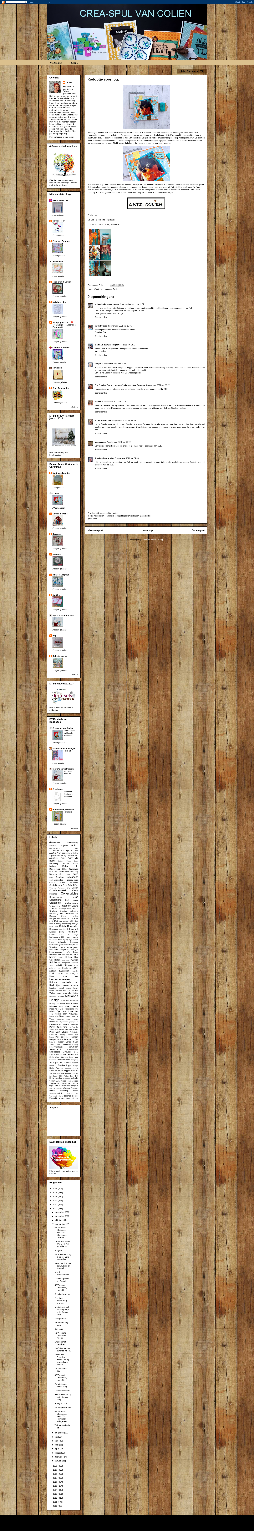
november (60, 1216)
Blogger (159, 1525)
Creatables (98, 289)
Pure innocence (62, 1037)
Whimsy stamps (55, 1088)
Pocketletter (74, 1032)
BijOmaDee (73, 869)
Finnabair (53, 940)
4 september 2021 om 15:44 (114, 364)
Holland (68, 957)
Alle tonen (74, 407)
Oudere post (198, 530)
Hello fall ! (68, 751)
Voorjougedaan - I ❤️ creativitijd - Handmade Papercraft (64, 324)
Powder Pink (73, 1034)
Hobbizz (61, 957)
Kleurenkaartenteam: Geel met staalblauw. (63, 1244)
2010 (55, 1506)
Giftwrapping (53, 944)
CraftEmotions (71, 903)
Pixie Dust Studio (58, 1032)
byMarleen (57, 261)
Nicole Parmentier (103, 420)
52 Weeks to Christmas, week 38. (61, 1287)
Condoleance (55, 897)
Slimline (64, 1057)
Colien (69, 82)
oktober (59, 1220)
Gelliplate (62, 942)
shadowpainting (72, 1049)
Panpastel (60, 1019)
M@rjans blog (59, 302)
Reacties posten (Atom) (153, 540)
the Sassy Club (55, 1076)
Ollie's (73, 1017)
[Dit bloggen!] (114, 285)
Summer (59, 1068)
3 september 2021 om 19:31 (120, 326)
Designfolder (54, 919)
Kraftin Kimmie (70, 985)
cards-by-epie (101, 326)
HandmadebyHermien (63, 809)
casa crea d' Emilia (61, 282)
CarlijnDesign (55, 885)
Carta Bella (67, 885)
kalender (75, 971)
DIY (71, 921)
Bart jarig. (59, 1329)
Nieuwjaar (73, 1014)
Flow (60, 940)
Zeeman (67, 1096)
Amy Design (62, 853)
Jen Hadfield (55, 965)
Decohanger (54, 914)
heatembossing (55, 952)
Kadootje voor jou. (63, 1407)
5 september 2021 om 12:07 (114, 401)
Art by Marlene (67, 855)
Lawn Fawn (72, 988)
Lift (64, 990)
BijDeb (64, 869)
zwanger (61, 1098)
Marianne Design (112, 289)
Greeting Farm (57, 947)
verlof (58, 1081)
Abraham (53, 845)
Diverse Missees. (62, 1390)
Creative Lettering (69, 911)
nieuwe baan (61, 1014)
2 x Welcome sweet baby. (61, 1385)
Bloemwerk (64, 871)
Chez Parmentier (60, 388)
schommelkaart (55, 1047)
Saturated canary (70, 1044)
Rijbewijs (52, 1042)
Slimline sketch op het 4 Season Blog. (63, 1397)
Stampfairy (74, 1060)
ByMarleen (72, 877)
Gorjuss (65, 944)
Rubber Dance (64, 1042)
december (60, 1212)
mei (57, 1445)
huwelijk (74, 960)
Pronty (51, 1037)
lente (51, 990)
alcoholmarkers (56, 850)
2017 (55, 1478)
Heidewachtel (55, 954)
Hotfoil (57, 960)
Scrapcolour (58, 221)
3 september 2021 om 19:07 (132, 304)
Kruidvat (52, 988)
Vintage (75, 1081)
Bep (54, 635)
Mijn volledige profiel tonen (61, 137)
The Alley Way (54, 1073)
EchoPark (73, 929)
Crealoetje (57, 789)
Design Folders (69, 916)
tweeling (58, 1078)
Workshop (64, 1091)
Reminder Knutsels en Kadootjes (69, 794)
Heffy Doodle (72, 952)
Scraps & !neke (60, 514)
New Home (67, 1011)
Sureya (75, 1068)
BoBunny (74, 871)
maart (58, 1453)
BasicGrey (53, 864)
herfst (52, 957)
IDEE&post (55, 962)
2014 (55, 1490)
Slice (57, 1057)
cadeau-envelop (56, 880)
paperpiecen (73, 1022)
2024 (55, 1196)
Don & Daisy (55, 924)
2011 (55, 1502)
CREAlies (53, 906)
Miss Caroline (72, 1004)
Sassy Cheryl (54, 1044)
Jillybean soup (71, 965)
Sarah (75, 1042)
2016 (55, 1482)
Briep (51, 877)
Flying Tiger (67, 940)
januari (58, 1461)
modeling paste (56, 1009)
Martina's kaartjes (61, 473)
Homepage (147, 530)
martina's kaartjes (103, 345)
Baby (52, 860)
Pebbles (74, 1024)
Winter (52, 1090)
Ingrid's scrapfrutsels (63, 615)
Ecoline (52, 932)
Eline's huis (56, 935)
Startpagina (56, 63)
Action (74, 845)
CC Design (72, 888)
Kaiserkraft (64, 971)
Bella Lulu (70, 866)
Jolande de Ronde (58, 968)
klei (76, 977)
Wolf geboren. (61, 1318)
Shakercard (54, 1052)
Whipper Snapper (70, 1088)
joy (71, 968)
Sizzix (51, 1057)
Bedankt (52, 866)
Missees (53, 1006)
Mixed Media (71, 1006)
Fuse (51, 942)
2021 (55, 1208)
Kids (65, 976)
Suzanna (56, 534)
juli (56, 1437)
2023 (55, 1200)
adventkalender (54, 848)
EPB (62, 937)
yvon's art (72, 1093)
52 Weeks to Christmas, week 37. (61, 1335)
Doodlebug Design (70, 924)
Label (61, 988)
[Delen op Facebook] (119, 285)
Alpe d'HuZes (72, 850)
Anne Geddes (73, 853)
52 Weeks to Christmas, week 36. (61, 1377)
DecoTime (65, 913)
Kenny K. (74, 974)
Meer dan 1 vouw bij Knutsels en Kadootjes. (63, 1265)
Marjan (98, 364)
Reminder (68, 812)
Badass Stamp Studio (68, 861)
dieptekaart (65, 918)
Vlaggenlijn (54, 1083)
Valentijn (74, 1078)
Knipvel (53, 982)
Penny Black (55, 1027)
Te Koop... (73, 63)
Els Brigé (72, 935)
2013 (55, 1494)
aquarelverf (54, 855)
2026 (55, 1188)
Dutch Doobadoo (68, 926)
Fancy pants (72, 937)
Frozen (75, 939)
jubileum (52, 971)
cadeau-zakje (72, 880)
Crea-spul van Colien (62, 728)
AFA (76, 848)
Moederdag (69, 1009)
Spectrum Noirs (63, 1060)
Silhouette (67, 1052)
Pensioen (67, 1027)
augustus (59, 1433)
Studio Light (65, 1065)
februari (59, 1457)
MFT (62, 1003)
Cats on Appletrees (57, 888)
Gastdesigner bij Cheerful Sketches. (69, 733)
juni (57, 1441)
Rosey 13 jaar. (61, 1403)
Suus (51, 1071)
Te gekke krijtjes (62, 1071)
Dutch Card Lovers (95, 224)
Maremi (60, 997)
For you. (58, 1250)
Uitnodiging (66, 1078)
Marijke (56, 595)
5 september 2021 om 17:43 (124, 420)
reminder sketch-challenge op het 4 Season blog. (62, 1311)
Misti (60, 1006)
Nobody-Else (56, 1016)
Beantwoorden (101, 317)
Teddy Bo (74, 1071)
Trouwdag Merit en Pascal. (62, 1280)
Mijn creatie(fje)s (60, 575)
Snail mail (73, 1057)
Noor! (67, 1016)
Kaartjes (56, 554)
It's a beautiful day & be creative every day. (63, 1257)
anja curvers (100, 442)
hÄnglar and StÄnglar (69, 949)
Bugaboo (60, 877)
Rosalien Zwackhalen (104, 458)
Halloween (54, 949)
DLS (76, 921)
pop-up (62, 1034)
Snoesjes (52, 1060)
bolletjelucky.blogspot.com (107, 304)
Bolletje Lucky (59, 656)
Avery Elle (73, 858)
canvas (52, 882)
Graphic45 (73, 944)
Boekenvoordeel (56, 874)
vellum (52, 1081)
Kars (66, 974)
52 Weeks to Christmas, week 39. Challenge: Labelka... (61, 1232)
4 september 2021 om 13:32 (123, 345)
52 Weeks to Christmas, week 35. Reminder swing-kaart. (61, 1416)
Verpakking (66, 1081)
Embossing (54, 937)
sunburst (68, 1068)
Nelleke (98, 401)
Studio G (52, 1066)
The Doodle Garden (69, 1073)
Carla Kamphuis (69, 882)
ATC (76, 855)
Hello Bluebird (67, 954)
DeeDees (74, 914)
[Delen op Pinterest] (122, 285)
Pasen (66, 1024)
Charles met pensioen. (60, 1343)
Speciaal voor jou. (63, 1294)
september (60, 1224)
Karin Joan (55, 973)
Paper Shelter (72, 1019)
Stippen (75, 1063)
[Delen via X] (117, 285)
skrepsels (57, 368)
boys (75, 874)
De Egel (91, 220)
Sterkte (67, 1063)
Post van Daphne (61, 241)
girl (60, 944)
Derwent (52, 916)
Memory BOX (54, 1004)
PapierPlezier (55, 1024)
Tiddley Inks (68, 1076)
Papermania (64, 1022)
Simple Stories (67, 1054)
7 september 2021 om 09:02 (119, 442)
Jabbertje (74, 963)
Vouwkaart (66, 1083)
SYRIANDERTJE (60, 200)
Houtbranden (65, 960)
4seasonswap (72, 842)
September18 (55, 1049)
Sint (76, 1055)
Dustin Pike (53, 926)
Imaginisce (66, 963)
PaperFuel (53, 1022)
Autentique (54, 858)
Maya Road (65, 1000)
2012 (55, 1498)
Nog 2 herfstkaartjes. (62, 1273)
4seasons (54, 842)
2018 (55, 1474)
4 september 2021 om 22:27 (157, 385)
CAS (75, 885)
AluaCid (52, 853)
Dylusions (53, 929)
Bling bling (53, 871)
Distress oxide (61, 921)
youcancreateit (55, 1093)
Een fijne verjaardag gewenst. (61, 1300)
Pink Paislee (59, 1029)
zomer (75, 1096)
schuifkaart (73, 1047)
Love (59, 993)
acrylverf (64, 845)
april (57, 1449)
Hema (75, 954)
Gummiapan (72, 947)
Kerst (52, 976)
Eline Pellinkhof (68, 931)
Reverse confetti (71, 1039)
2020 (55, 1466)
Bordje (68, 874)
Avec (63, 858)
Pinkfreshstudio (71, 1029)
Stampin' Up (56, 1062)
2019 (55, 1470)
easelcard (63, 929)
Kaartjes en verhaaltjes (63, 748)
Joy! (75, 968)
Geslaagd (74, 942)
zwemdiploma (72, 1098)
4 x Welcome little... (61, 1369)
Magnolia (67, 993)
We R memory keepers (66, 1085)
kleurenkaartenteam (60, 979)
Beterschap (54, 869)
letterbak (59, 991)
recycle (60, 1039)
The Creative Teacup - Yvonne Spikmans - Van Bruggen (120, 385)
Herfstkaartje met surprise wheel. (63, 1349)
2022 (55, 1204)
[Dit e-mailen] (111, 285)
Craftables (55, 902)
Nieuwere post (95, 530)
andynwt (131, 1525)
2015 (55, 1486)
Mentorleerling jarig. (61, 1323)
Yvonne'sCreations (56, 1096)
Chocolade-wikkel (57, 890)
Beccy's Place (70, 864)
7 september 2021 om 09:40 (127, 458)
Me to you (74, 1000)
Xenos (75, 1091)
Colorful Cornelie (61, 347)
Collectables (69, 893)
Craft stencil (71, 900)
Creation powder (64, 908)
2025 (55, 1192)
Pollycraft (53, 1034)
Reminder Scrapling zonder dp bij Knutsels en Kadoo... (62, 1360)
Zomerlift (53, 1098)
